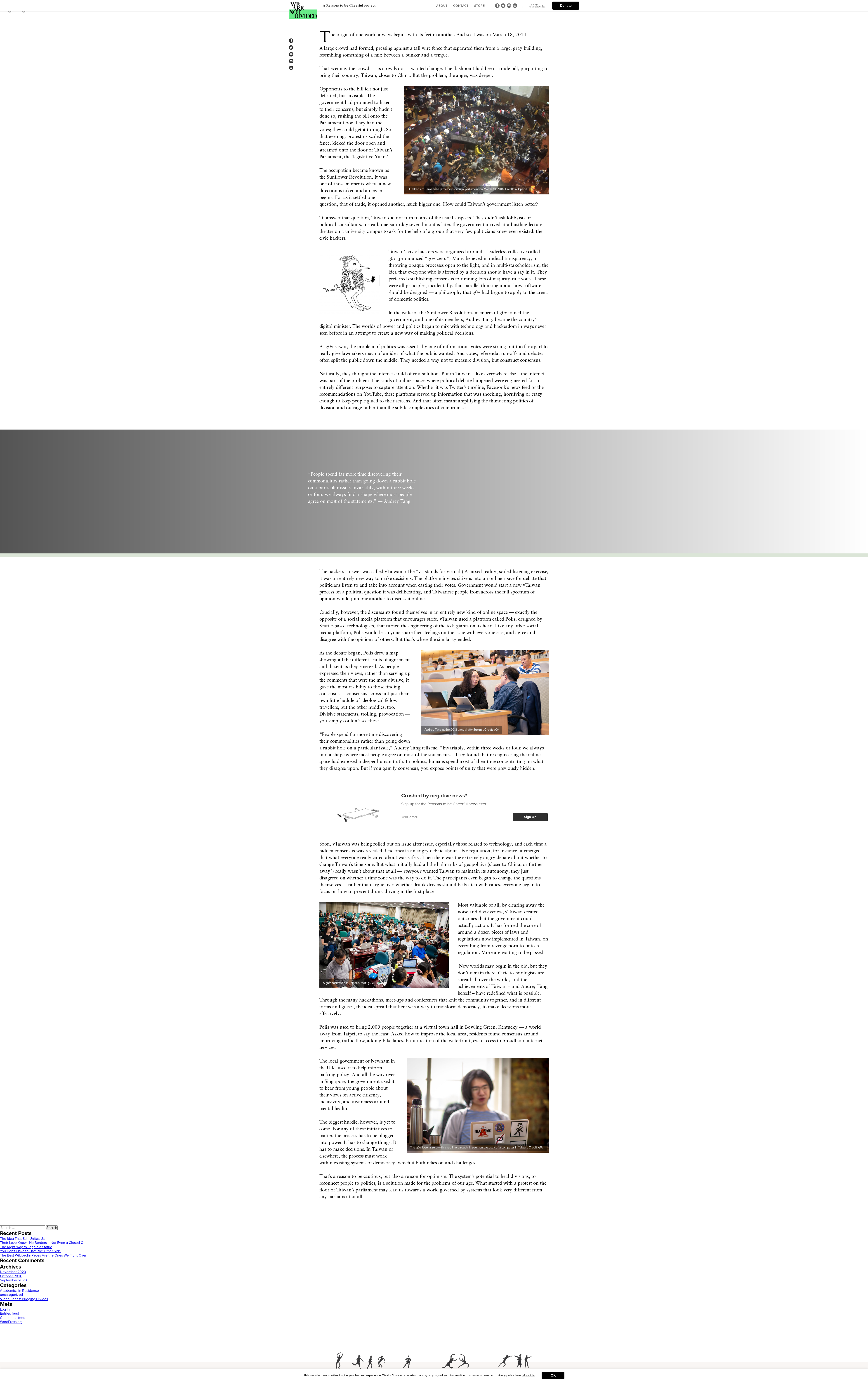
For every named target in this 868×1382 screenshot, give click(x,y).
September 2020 (13, 1280)
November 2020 (13, 1272)
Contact (461, 6)
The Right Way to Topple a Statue (26, 1247)
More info (528, 1375)
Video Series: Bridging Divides (24, 1299)
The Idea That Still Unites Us (22, 1238)
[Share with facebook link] (291, 40)
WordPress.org (11, 1322)
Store (479, 6)
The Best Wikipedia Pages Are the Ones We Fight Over (43, 1255)
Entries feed (9, 1313)
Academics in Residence (19, 1290)
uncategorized (11, 1294)
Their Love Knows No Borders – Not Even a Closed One (43, 1242)
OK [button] (553, 1375)
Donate (566, 5)
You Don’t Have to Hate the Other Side (30, 1251)
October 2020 (11, 1276)
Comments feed (12, 1318)
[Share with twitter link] (291, 47)
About (442, 6)
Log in (5, 1309)
